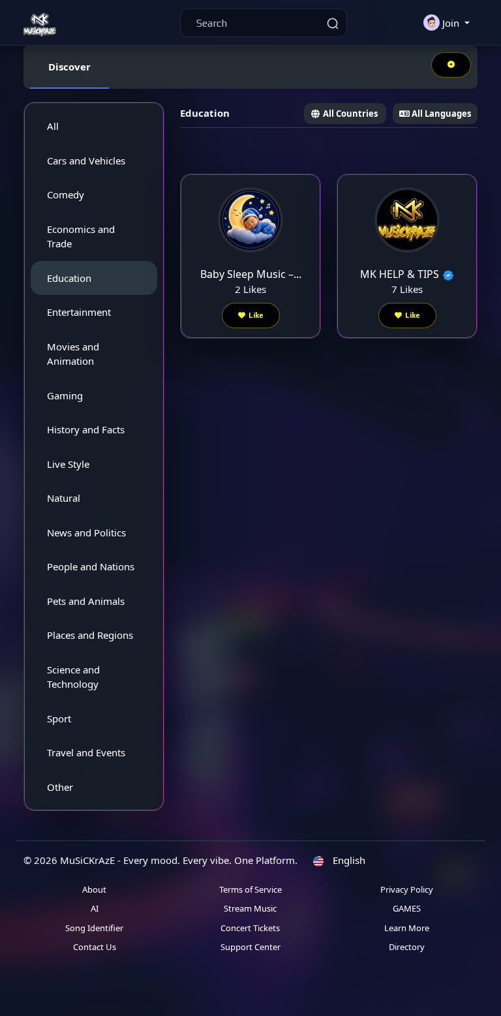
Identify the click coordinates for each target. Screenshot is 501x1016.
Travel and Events (86, 752)
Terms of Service (250, 889)
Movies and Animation (73, 354)
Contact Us (94, 947)
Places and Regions (90, 634)
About (94, 889)
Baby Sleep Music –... (250, 274)
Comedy (65, 194)
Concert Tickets (250, 928)
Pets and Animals (86, 601)
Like (256, 315)
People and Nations (90, 566)
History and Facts (86, 429)
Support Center (250, 947)
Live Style (68, 463)
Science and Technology (73, 677)
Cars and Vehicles (86, 160)
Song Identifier (94, 928)
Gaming (65, 395)
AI (95, 908)
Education (69, 278)
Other (60, 786)
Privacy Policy (406, 889)
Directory (407, 947)
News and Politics (86, 532)
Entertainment (79, 311)
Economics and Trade (81, 237)
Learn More (406, 928)
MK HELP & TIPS (399, 274)
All (53, 125)
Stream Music (250, 908)
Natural (63, 497)
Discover (69, 66)
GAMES (407, 908)
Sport (59, 718)
